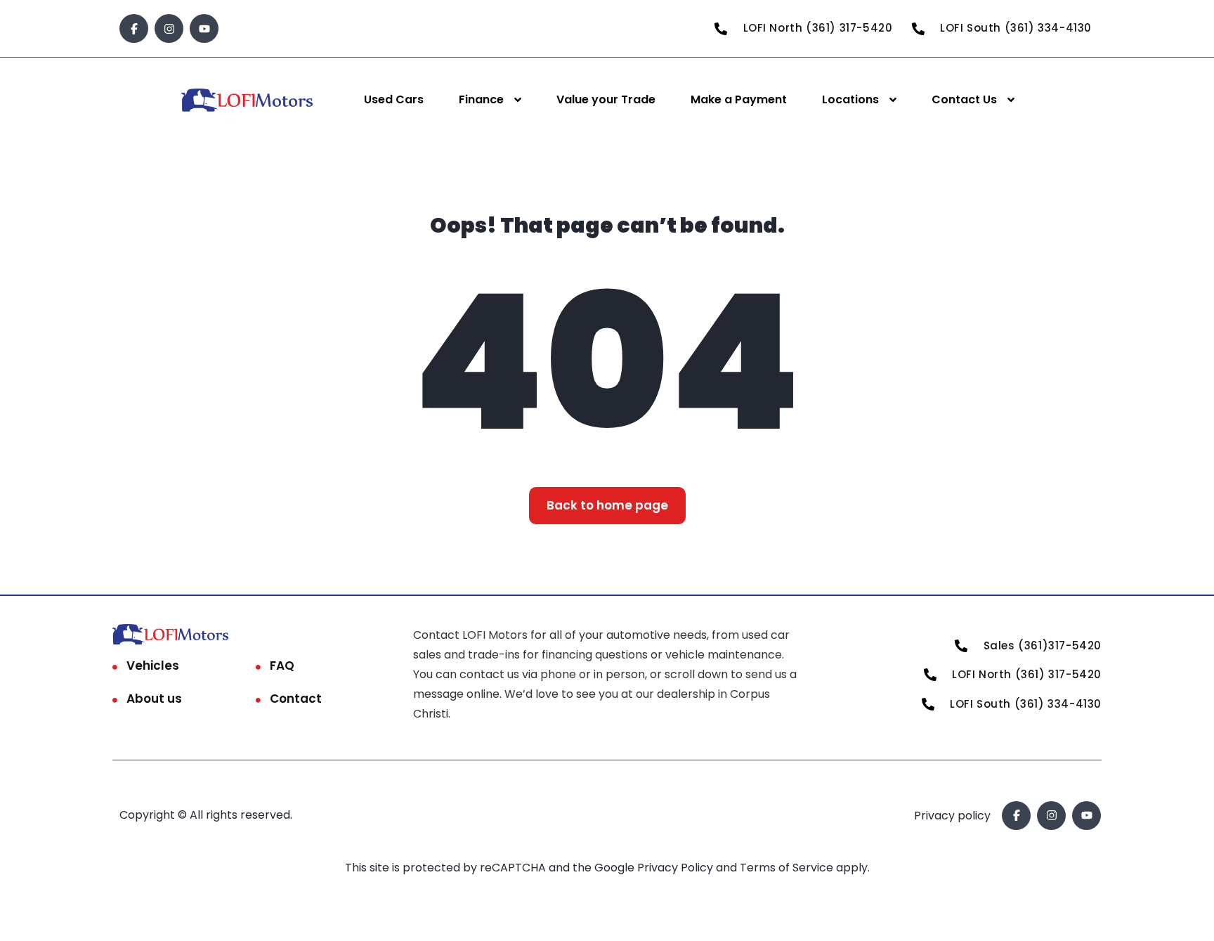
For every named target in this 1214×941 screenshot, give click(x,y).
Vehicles (152, 665)
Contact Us (964, 99)
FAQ (282, 665)
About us (154, 698)
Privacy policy (952, 815)
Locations (850, 99)
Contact (296, 698)
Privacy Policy (676, 867)
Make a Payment (739, 99)
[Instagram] (169, 28)
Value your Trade (605, 99)
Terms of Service (788, 867)
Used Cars (394, 99)
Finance (481, 99)
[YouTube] (204, 28)
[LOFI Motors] (247, 100)
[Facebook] (133, 28)
